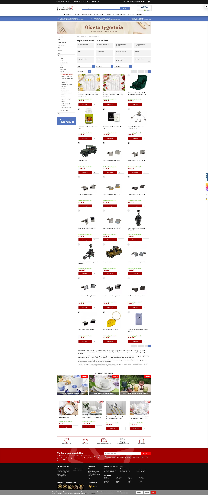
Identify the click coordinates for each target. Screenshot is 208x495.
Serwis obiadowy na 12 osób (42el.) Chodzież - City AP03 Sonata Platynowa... (92, 416)
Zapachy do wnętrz (139, 59)
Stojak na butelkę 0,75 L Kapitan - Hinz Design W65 (137, 229)
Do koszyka (85, 104)
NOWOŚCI (85, 444)
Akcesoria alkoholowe (83, 44)
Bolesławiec (119, 477)
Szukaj (124, 8)
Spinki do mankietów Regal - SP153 (136, 194)
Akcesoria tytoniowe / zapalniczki (121, 44)
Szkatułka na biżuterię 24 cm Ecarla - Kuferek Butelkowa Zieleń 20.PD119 (137, 93)
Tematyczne (63, 69)
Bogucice (106, 481)
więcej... (141, 482)
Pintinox (130, 478)
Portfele (137, 51)
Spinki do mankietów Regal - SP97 (86, 329)
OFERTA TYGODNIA (123, 444)
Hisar (129, 477)
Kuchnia (117, 14)
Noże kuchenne (100, 14)
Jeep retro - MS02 (107, 262)
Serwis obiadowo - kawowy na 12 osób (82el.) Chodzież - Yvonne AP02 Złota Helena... (139, 418)
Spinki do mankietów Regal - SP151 (111, 194)
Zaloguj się (143, 1)
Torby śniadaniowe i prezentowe (120, 59)
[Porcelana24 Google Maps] (207, 196)
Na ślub (61, 65)
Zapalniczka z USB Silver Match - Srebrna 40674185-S (138, 330)
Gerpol (129, 480)
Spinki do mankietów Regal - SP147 (136, 160)
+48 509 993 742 (76, 1)
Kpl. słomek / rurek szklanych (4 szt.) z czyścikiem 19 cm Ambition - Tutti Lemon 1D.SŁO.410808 (88, 94)
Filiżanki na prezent (64, 72)
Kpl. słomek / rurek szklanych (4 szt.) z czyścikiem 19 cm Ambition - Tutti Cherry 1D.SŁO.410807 (113, 94)
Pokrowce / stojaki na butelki (121, 52)
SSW (129, 482)
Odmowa (147, 492)
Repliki (98, 59)
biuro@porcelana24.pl (93, 1)
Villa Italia (118, 478)
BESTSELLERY (66, 444)
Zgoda (153, 492)
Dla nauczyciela (63, 62)
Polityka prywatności (93, 473)
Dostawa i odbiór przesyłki (63, 471)
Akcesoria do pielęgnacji (103, 44)
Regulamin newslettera (93, 471)
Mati (140, 480)
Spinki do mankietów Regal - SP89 (136, 296)
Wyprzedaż (141, 14)
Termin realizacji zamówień (63, 470)
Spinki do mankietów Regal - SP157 (111, 228)
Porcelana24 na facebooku (207, 177)
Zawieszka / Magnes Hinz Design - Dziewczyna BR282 (136, 127)
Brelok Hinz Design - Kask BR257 (111, 329)
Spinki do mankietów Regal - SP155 (86, 228)
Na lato (61, 58)
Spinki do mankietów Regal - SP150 (86, 194)
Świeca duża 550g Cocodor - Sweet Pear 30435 (88, 127)
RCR (117, 482)
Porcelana (68, 14)
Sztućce (77, 14)
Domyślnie (81, 71)
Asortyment (118, 66)
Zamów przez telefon (66, 121)
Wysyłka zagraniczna (62, 475)
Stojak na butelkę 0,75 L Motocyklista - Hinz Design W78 (88, 262)
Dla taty (62, 60)
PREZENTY (141, 444)
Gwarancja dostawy (61, 468)
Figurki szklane (100, 51)
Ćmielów (106, 480)
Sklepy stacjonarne (131, 1)
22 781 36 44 (84, 1)
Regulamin (90, 470)
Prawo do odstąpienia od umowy (94, 475)
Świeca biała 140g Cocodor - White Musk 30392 (113, 127)
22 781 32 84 (127, 471)
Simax (140, 481)
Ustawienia (139, 492)
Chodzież (106, 478)
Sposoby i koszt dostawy (63, 473)
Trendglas (141, 478)
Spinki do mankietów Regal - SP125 (111, 296)
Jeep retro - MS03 (82, 160)
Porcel (106, 482)
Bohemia (118, 481)
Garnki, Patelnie (87, 14)
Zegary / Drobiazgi (82, 59)
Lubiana (106, 477)
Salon (124, 14)
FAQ (89, 477)
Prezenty (132, 14)
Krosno (141, 477)
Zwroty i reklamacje (77, 468)
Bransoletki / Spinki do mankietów (140, 44)
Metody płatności (61, 474)
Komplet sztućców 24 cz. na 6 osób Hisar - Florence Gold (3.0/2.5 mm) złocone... (114, 418)
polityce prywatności (90, 493)
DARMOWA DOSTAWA (104, 444)
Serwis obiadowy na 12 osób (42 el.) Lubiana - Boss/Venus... (67, 416)
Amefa (129, 481)
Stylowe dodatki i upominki (66, 74)
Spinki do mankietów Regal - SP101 (136, 262)
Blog (124, 1)
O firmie (138, 1)
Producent (99, 66)
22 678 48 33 (143, 471)
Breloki (79, 51)
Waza (117, 480)
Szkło (109, 14)
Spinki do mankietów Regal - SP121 (86, 296)
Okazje (61, 67)
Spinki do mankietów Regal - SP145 (111, 160)
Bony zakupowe (64, 110)
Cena (79, 66)
